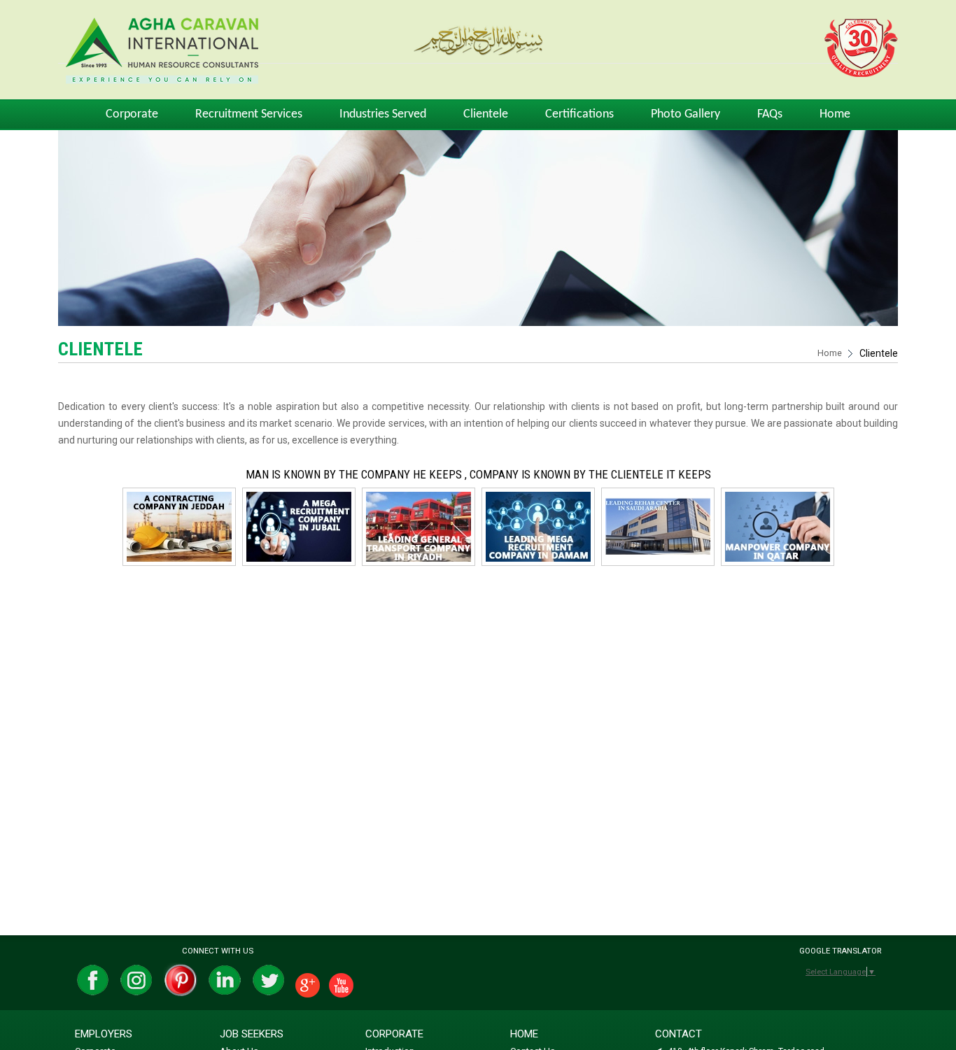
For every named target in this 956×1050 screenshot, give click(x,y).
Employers (103, 1034)
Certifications (579, 114)
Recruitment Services (248, 114)
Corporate (132, 114)
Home (835, 114)
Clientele (485, 114)
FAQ (769, 114)
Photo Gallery (685, 114)
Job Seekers (251, 1034)
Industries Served (382, 114)
